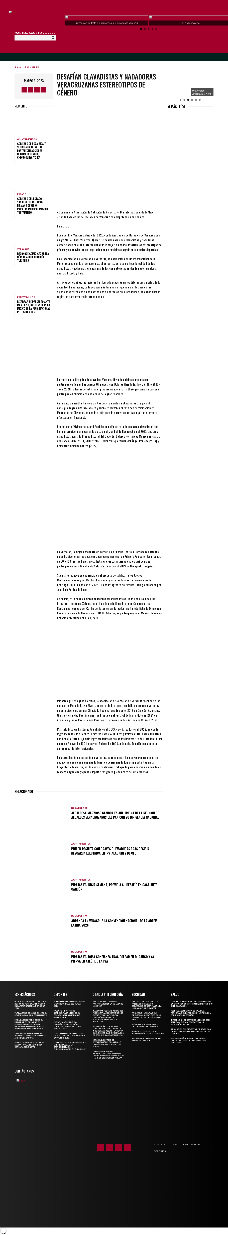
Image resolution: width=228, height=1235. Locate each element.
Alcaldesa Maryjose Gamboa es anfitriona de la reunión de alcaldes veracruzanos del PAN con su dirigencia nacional (115, 815)
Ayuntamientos (27, 139)
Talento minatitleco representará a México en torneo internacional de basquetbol (67, 1014)
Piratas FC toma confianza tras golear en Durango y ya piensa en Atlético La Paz (112, 959)
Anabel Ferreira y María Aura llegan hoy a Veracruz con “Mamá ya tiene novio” (29, 1045)
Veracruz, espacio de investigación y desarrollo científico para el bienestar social (107, 1043)
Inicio (18, 67)
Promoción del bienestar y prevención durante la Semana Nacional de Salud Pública (191, 1031)
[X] (37, 89)
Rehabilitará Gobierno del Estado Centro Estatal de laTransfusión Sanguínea (188, 1040)
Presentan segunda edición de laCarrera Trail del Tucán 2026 (69, 1004)
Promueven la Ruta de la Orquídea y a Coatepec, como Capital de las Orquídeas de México (147, 1016)
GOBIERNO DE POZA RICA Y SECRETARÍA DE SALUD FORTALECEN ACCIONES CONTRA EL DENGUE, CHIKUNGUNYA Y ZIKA (31, 150)
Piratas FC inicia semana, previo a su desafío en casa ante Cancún (114, 887)
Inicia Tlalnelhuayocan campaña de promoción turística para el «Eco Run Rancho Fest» (67, 1025)
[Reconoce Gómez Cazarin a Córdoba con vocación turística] (34, 233)
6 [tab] (200, 100)
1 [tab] (141, 29)
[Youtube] (43, 89)
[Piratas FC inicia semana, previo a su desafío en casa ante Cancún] (41, 885)
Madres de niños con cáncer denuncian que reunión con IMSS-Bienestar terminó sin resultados (192, 1004)
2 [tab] (145, 29)
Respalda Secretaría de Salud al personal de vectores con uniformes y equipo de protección (191, 1013)
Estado (21, 194)
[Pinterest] (117, 200)
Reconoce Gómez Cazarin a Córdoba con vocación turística (33, 257)
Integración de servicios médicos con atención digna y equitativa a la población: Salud (190, 1022)
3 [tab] (149, 29)
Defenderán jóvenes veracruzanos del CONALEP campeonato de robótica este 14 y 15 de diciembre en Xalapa (108, 1054)
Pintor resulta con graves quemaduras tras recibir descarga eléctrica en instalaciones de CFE (110, 851)
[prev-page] (169, 118)
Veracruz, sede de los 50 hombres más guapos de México (148, 1032)
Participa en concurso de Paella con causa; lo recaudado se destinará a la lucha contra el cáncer (146, 1005)
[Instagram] (30, 89)
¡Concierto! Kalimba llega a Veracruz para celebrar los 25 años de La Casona (31, 1036)
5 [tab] (156, 29)
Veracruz (23, 249)
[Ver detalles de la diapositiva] (178, 84)
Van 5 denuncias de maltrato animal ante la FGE (147, 1039)
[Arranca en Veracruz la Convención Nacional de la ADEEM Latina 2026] (41, 921)
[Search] (53, 37)
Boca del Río (32, 67)
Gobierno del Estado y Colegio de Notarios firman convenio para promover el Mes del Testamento (32, 205)
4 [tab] (152, 29)
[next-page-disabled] (174, 118)
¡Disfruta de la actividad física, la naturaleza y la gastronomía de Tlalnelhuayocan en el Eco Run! (70, 1046)
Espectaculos (26, 297)
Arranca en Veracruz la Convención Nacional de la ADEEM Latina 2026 (114, 923)
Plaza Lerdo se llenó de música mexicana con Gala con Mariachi (31, 1014)
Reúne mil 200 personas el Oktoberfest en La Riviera (145, 1025)
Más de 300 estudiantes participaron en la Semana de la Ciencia (108, 1004)
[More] (138, 200)
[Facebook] (24, 89)
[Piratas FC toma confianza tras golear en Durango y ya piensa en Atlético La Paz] (41, 957)
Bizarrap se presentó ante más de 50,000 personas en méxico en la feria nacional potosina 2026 (33, 307)
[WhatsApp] (128, 200)
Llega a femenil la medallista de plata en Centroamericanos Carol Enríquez (69, 1036)
